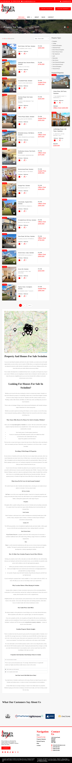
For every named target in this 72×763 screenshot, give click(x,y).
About (37, 17)
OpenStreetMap (44, 352)
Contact (51, 17)
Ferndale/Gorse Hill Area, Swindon (27, 220)
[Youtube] (13, 752)
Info (28, 17)
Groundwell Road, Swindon (25, 80)
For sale (21, 17)
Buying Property (41, 741)
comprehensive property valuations (33, 622)
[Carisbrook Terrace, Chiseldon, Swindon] (30, 334)
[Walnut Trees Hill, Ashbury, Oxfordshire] (36, 329)
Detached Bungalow (57, 45)
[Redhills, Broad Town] (23, 334)
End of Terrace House (58, 51)
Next (30, 305)
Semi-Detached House (58, 64)
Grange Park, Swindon (24, 185)
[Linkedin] (5, 752)
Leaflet (39, 352)
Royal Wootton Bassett (11, 534)
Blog (43, 17)
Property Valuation (41, 739)
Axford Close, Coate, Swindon (26, 252)
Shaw (6, 545)
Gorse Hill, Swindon (23, 269)
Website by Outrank (43, 761)
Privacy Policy (65, 758)
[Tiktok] (10, 752)
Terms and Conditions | (53, 759)
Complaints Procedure (42, 759)
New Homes (55, 60)
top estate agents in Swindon (18, 424)
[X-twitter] (15, 752)
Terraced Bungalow (57, 66)
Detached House (56, 47)
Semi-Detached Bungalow (58, 62)
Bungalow (55, 41)
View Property (9, 55)
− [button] (6, 351)
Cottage (54, 43)
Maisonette (55, 58)
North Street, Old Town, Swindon (26, 46)
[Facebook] (2, 752)
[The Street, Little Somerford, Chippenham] (15, 330)
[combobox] (42, 38)
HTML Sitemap (61, 759)
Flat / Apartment (56, 53)
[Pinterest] (7, 752)
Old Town (7, 494)
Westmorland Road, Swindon (25, 169)
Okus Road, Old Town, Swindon (26, 236)
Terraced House (56, 68)
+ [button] (6, 349)
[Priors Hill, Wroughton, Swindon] (28, 333)
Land (54, 56)
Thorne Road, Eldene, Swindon (26, 116)
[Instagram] (18, 752)
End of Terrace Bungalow (58, 49)
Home (38, 735)
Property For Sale (41, 737)
